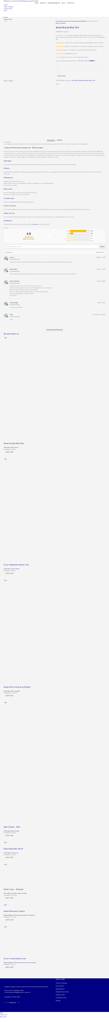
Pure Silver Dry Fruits (13, 849)
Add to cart (61, 76)
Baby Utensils (15, 831)
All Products (75, 80)
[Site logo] (12, 1)
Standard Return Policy (62, 992)
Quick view (6, 456)
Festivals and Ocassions (70, 21)
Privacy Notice (60, 986)
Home (58, 21)
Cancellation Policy (61, 997)
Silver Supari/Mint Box (14, 443)
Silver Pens (92, 80)
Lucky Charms (15, 569)
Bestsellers (14, 893)
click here (35, 224)
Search (102, 246)
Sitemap (58, 1000)
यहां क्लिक (91, 61)
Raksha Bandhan (81, 21)
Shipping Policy (60, 989)
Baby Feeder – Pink (12, 827)
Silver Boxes (14, 447)
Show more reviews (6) (54, 330)
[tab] (51, 140)
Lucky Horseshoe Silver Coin (16, 565)
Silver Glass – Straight (13, 889)
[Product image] (54, 391)
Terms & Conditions (61, 983)
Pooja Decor (14, 853)
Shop (61, 21)
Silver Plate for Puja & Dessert (17, 687)
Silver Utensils (15, 691)
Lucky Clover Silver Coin (15, 958)
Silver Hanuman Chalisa (14, 911)
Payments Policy (60, 995)
